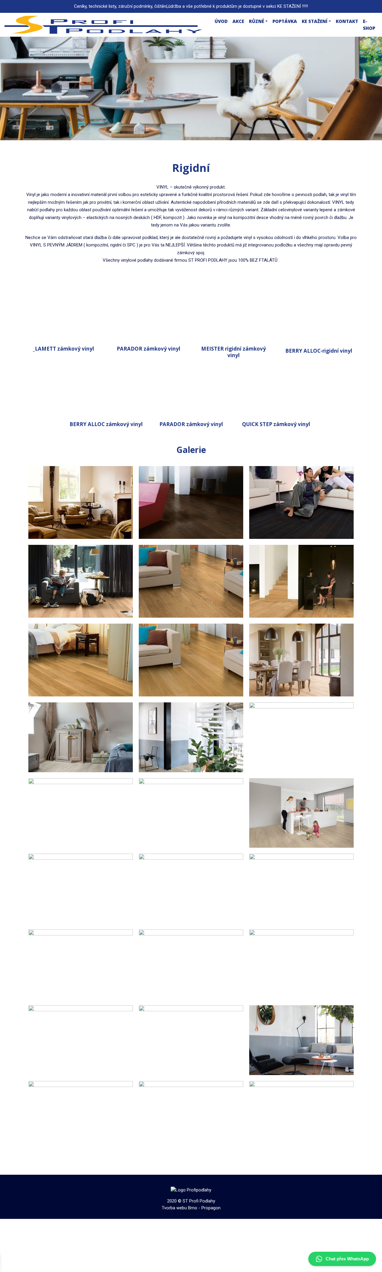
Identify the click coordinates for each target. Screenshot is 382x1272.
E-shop (369, 24)
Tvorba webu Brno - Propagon (191, 1208)
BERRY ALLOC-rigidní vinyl (318, 350)
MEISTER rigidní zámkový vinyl (233, 352)
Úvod (221, 21)
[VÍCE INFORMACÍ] (63, 317)
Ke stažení (314, 21)
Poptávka (284, 21)
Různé (256, 21)
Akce (238, 21)
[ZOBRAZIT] (80, 502)
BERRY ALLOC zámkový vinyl (106, 424)
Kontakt (347, 21)
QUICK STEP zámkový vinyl (276, 424)
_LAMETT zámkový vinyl (63, 348)
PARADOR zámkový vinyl (148, 348)
